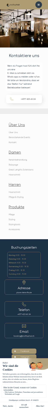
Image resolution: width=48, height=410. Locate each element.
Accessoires (14, 229)
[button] (38, 4)
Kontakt (12, 142)
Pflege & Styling (16, 197)
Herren (15, 185)
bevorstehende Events (19, 137)
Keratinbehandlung (18, 160)
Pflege (12, 215)
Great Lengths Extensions (21, 170)
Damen (15, 152)
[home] (11, 3)
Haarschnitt (14, 175)
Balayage (13, 165)
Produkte (16, 207)
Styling (12, 220)
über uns (17, 125)
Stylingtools (14, 225)
